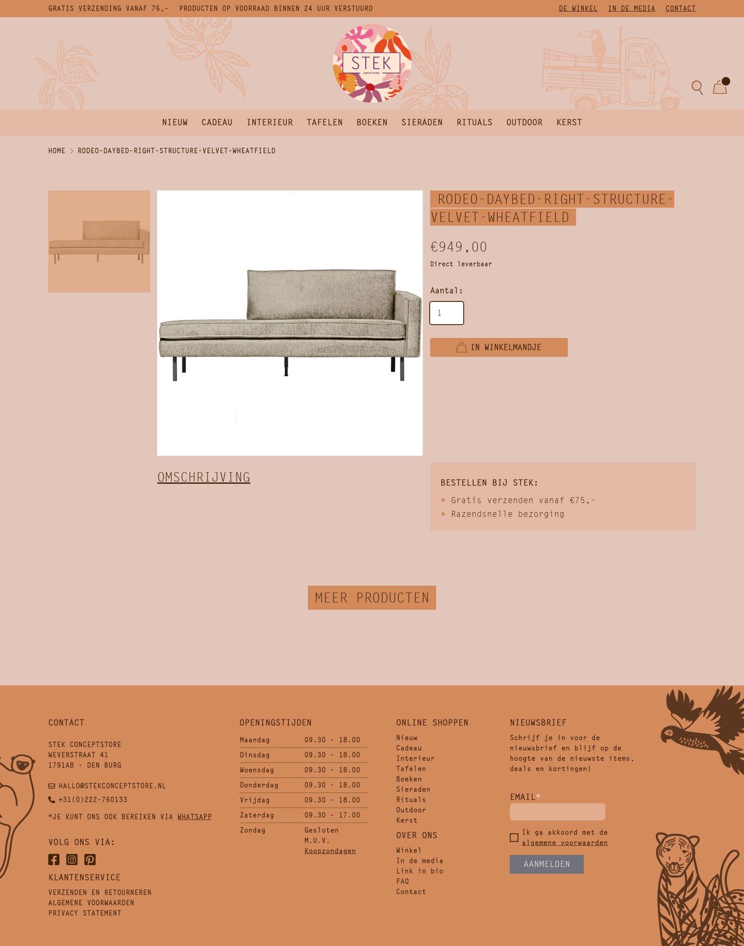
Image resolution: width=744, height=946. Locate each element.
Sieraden (422, 122)
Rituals (474, 122)
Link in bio (419, 870)
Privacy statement (84, 913)
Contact (681, 8)
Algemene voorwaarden (91, 902)
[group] (290, 323)
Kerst (569, 122)
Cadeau (217, 122)
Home (56, 150)
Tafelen (325, 122)
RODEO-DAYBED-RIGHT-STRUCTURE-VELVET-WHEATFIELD (177, 150)
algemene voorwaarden (565, 842)
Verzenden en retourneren (100, 892)
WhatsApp (194, 816)
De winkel (578, 8)
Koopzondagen (330, 850)
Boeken (372, 122)
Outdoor (524, 122)
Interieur (269, 122)
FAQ (402, 881)
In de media (631, 8)
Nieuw (175, 122)
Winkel (409, 850)
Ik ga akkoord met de (565, 837)
